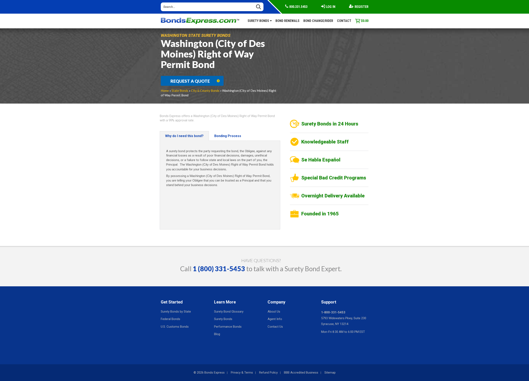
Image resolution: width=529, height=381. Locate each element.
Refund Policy (268, 372)
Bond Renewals (287, 21)
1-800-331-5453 (333, 312)
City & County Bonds (205, 90)
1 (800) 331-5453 (219, 269)
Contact (344, 21)
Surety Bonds (259, 21)
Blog (217, 334)
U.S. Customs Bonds (175, 326)
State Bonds (180, 90)
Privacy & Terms (242, 372)
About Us (274, 311)
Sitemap (330, 372)
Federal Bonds (170, 319)
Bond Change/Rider (318, 21)
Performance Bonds (228, 326)
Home (165, 90)
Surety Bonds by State (176, 311)
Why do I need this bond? (184, 136)
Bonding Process (227, 136)
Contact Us (275, 326)
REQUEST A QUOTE (190, 81)
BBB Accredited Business (301, 372)
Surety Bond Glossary (228, 311)
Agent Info (275, 319)
